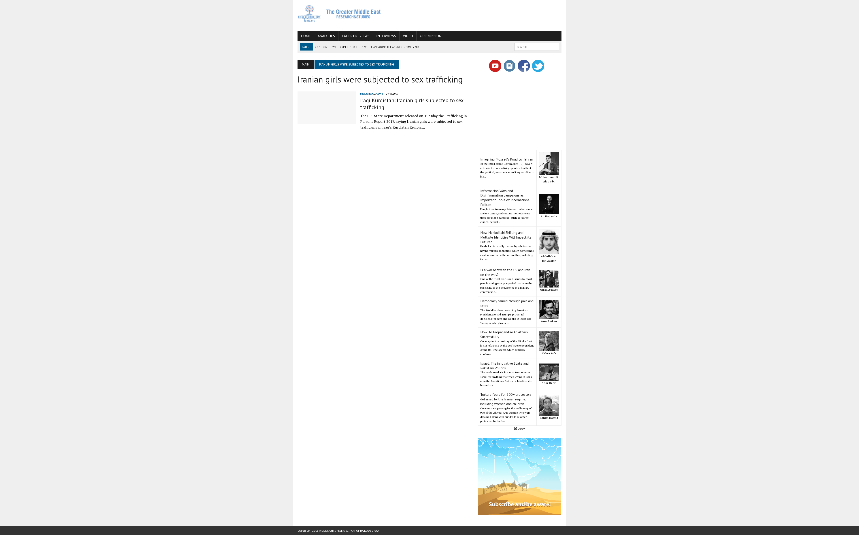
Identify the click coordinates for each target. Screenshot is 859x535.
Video (408, 36)
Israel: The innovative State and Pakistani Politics (504, 365)
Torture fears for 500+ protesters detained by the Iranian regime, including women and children (506, 399)
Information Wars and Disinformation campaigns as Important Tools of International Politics (505, 197)
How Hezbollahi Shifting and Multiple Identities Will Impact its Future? (505, 237)
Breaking (367, 93)
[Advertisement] (480, 14)
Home (306, 36)
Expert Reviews (355, 36)
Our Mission (430, 36)
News (379, 93)
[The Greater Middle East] (339, 13)
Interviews (386, 36)
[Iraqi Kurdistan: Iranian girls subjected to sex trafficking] (327, 120)
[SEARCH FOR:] (537, 46)
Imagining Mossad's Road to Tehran (506, 159)
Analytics (326, 36)
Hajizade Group (370, 530)
